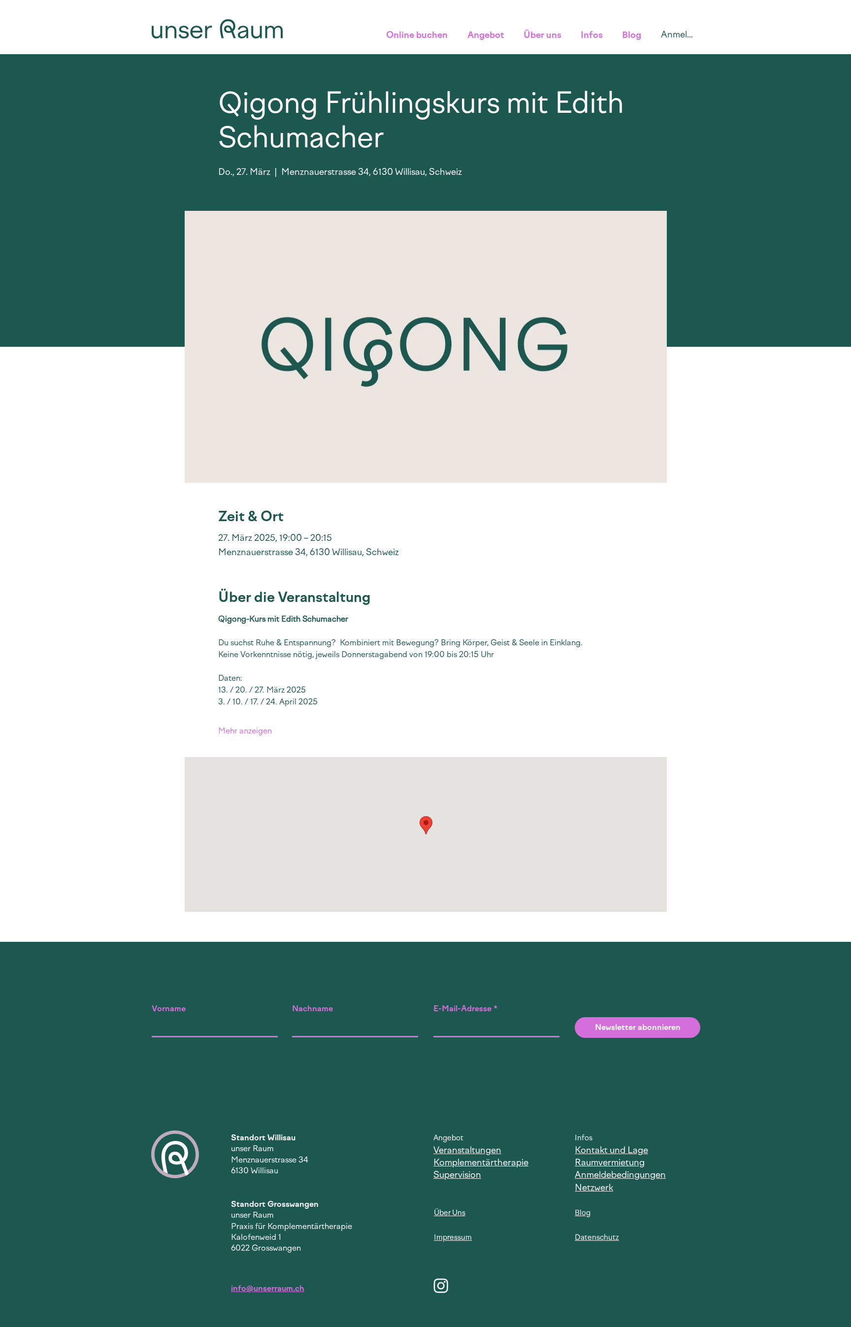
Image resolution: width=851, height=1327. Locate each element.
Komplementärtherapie (480, 1162)
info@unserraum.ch (267, 1288)
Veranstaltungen (467, 1150)
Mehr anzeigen (245, 730)
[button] (419, 35)
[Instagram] (441, 1285)
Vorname (169, 1009)
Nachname (312, 1009)
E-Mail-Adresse (462, 1009)
